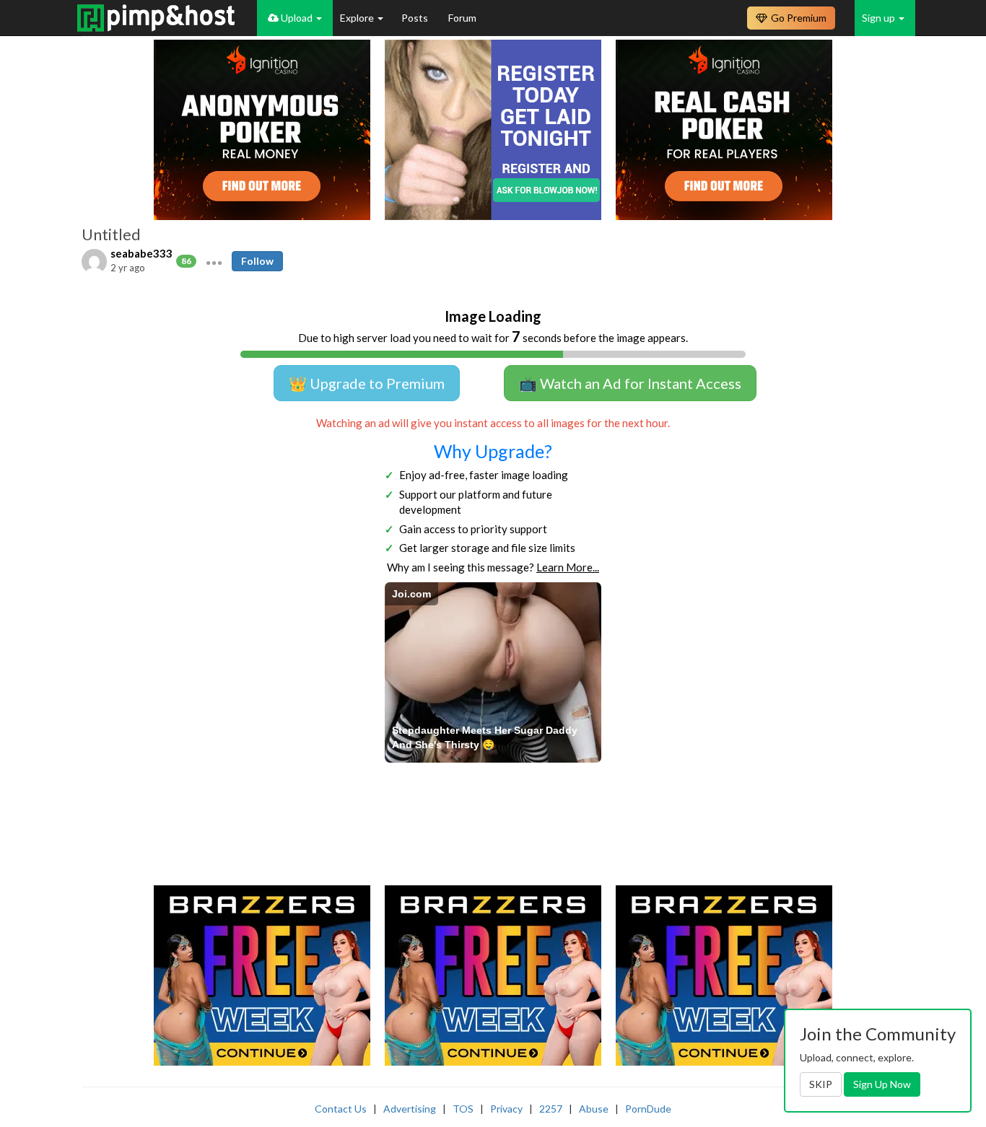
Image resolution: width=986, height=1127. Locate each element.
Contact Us (341, 1108)
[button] (214, 261)
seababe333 (141, 253)
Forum (462, 18)
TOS (463, 1108)
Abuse (593, 1108)
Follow (257, 261)
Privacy (506, 1108)
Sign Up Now (882, 1084)
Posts (415, 18)
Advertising (409, 1108)
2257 (550, 1108)
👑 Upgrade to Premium (367, 383)
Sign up (879, 18)
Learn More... (567, 567)
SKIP (820, 1084)
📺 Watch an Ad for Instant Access (630, 383)
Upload (297, 18)
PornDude (648, 1108)
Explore (358, 18)
